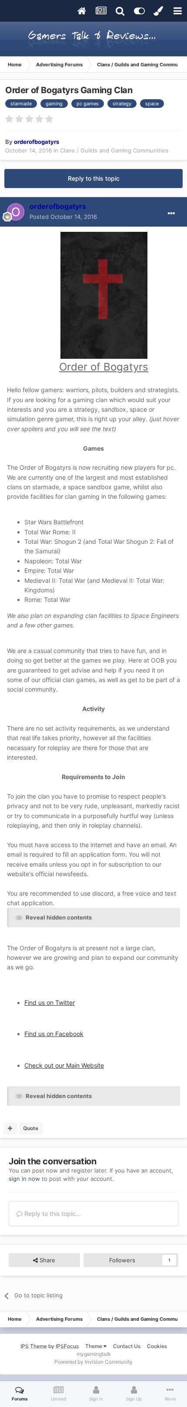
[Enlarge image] (104, 295)
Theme (94, 1346)
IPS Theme (33, 1346)
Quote (30, 1128)
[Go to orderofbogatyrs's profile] (15, 212)
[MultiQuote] (10, 1128)
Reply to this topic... (52, 1213)
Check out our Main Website (64, 1065)
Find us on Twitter (49, 1002)
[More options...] (171, 213)
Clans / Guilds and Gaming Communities (114, 150)
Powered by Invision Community (93, 1361)
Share (46, 1260)
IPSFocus (67, 1346)
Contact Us (126, 1346)
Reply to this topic (94, 178)
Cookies (157, 1346)
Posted (63, 216)
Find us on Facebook (53, 1033)
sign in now (24, 1178)
